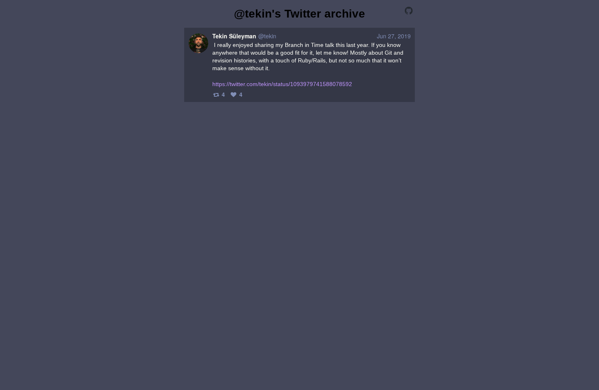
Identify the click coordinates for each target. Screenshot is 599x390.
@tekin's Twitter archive (299, 13)
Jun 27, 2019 (394, 36)
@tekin (267, 36)
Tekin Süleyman (234, 36)
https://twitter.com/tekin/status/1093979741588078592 (282, 84)
